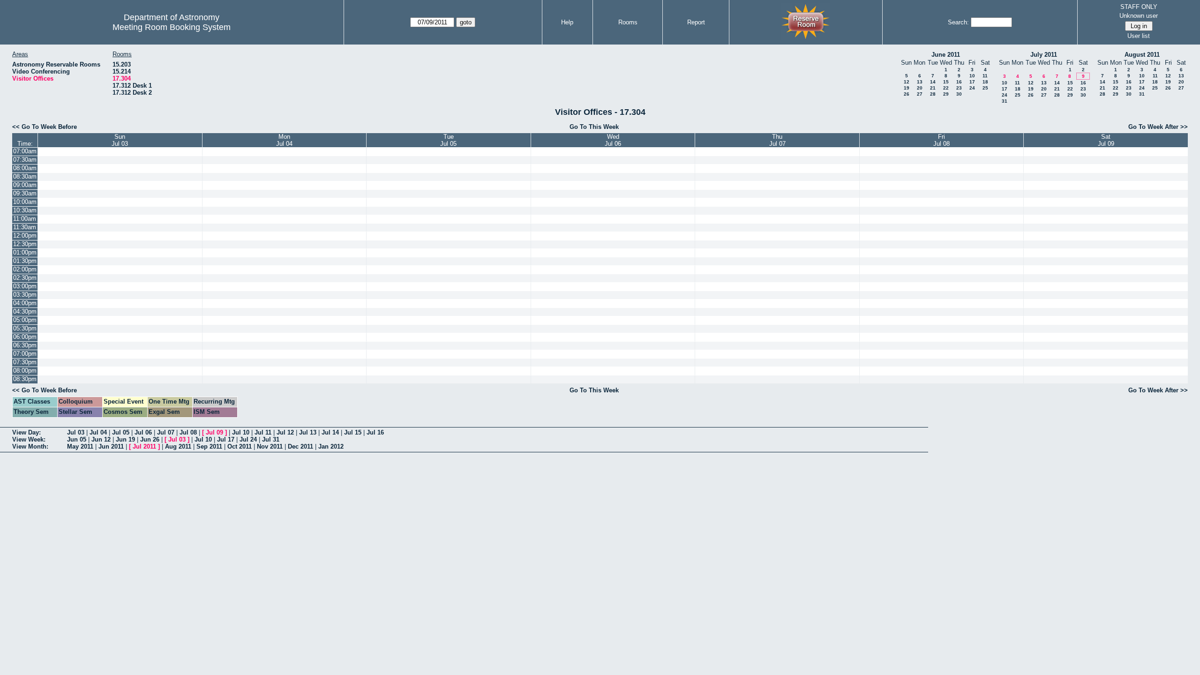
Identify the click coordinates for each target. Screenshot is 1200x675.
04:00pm (25, 303)
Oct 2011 (239, 446)
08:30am (25, 176)
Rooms (628, 22)
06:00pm (25, 336)
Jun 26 (149, 439)
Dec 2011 (300, 446)
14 (933, 81)
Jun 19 (125, 439)
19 (906, 87)
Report (696, 22)
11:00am (24, 218)
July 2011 (1043, 54)
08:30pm (25, 378)
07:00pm (25, 353)
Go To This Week (594, 126)
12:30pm (25, 244)
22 (946, 87)
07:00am (25, 151)
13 (919, 81)
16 (959, 81)
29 (946, 94)
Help (567, 22)
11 (985, 75)
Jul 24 (248, 439)
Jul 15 (352, 432)
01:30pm (25, 260)
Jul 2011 (144, 446)
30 (959, 94)
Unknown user (1138, 15)
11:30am (24, 227)
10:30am (25, 210)
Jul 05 (120, 432)
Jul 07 (165, 432)
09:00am (25, 184)
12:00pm (25, 235)
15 (946, 81)
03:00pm (25, 286)
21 (933, 87)
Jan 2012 (331, 446)
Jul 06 (143, 432)
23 (959, 87)
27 (919, 94)
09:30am (25, 193)
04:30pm (25, 311)
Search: (958, 22)
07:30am (25, 159)
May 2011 (80, 446)
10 (972, 75)
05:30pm (25, 328)
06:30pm (25, 345)
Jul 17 (225, 439)
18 (985, 81)
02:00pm (25, 269)
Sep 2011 (209, 446)
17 (972, 81)
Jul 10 (240, 432)
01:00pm (25, 252)
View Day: (26, 432)
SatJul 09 (1106, 140)
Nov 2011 (270, 446)
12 (906, 81)
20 (919, 87)
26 (906, 94)
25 (985, 87)
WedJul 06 (613, 140)
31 (1004, 101)
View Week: (28, 439)
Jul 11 (263, 432)
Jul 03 (75, 432)
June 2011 (945, 54)
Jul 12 (285, 432)
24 (972, 87)
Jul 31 (270, 439)
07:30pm (25, 362)
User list (1138, 35)
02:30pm (25, 277)
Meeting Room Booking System (171, 27)
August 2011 (1142, 54)
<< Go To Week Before (44, 126)
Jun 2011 (111, 446)
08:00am (25, 168)
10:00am (25, 201)
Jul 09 (214, 432)
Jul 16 (375, 432)
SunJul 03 (120, 140)
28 (933, 94)
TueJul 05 (448, 140)
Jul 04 (98, 432)
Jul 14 (330, 432)
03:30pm (25, 294)
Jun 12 (101, 439)
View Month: (30, 446)
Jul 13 (307, 432)
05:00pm (25, 319)
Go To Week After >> (1158, 126)
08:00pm (25, 370)
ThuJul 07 (777, 140)
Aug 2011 (178, 446)
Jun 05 (76, 439)
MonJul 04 (284, 140)
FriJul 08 (941, 140)
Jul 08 (188, 432)
